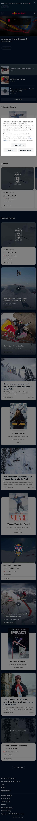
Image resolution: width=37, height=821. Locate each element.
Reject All (10, 150)
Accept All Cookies (25, 150)
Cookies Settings (19, 145)
